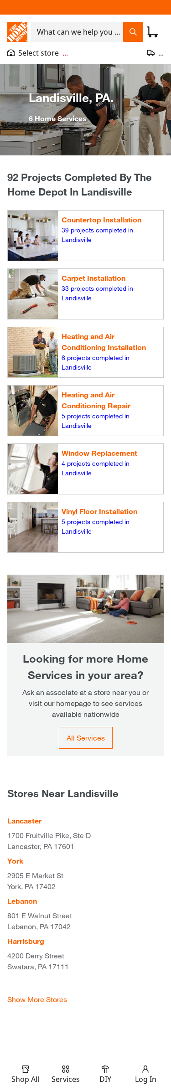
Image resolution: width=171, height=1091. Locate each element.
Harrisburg (25, 941)
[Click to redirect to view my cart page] (152, 31)
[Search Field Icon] (133, 32)
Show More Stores (37, 999)
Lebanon (22, 900)
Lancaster (24, 820)
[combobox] (77, 31)
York (15, 860)
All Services (86, 737)
